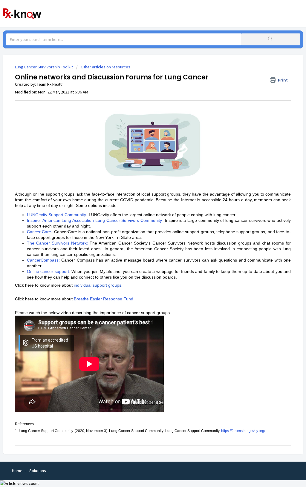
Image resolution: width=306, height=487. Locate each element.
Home (17, 470)
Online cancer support (48, 271)
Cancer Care (39, 231)
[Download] (142, 168)
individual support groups (97, 285)
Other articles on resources (105, 67)
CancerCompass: (43, 260)
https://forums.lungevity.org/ (243, 431)
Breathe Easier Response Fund (103, 298)
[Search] (270, 39)
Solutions (37, 470)
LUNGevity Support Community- (57, 214)
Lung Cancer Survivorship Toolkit (44, 67)
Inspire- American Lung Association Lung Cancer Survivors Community (94, 220)
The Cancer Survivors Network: (57, 243)
